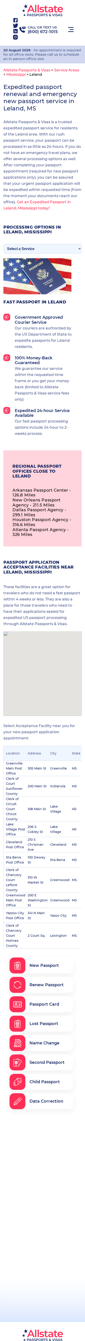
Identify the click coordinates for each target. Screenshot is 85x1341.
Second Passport (47, 1062)
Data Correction (46, 1101)
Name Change (44, 1043)
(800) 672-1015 (43, 32)
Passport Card (44, 1004)
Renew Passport (46, 984)
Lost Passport (43, 1023)
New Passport (44, 965)
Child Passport (44, 1081)
